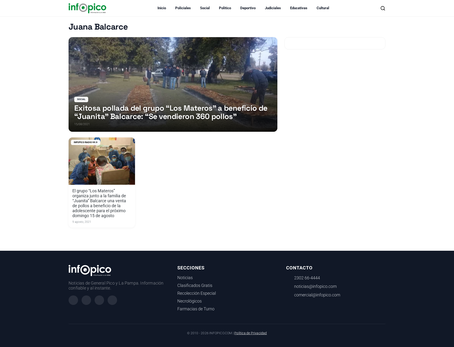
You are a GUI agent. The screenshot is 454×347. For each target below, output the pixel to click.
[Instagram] (86, 300)
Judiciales (273, 8)
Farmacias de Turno (195, 309)
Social (205, 8)
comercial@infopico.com (317, 295)
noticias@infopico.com (315, 286)
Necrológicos (189, 301)
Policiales (183, 8)
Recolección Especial (196, 293)
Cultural (323, 8)
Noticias (185, 277)
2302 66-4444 (307, 278)
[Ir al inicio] (87, 8)
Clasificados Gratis (194, 285)
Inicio (161, 8)
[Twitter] (99, 300)
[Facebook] (73, 300)
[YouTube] (112, 300)
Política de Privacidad (250, 333)
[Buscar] (382, 8)
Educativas (298, 8)
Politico (225, 8)
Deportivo (248, 8)
